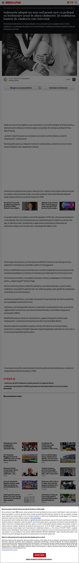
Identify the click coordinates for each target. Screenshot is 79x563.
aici (50, 528)
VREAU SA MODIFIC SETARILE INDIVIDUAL (39, 559)
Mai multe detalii (35, 518)
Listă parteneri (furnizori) (9, 550)
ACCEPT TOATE (39, 555)
